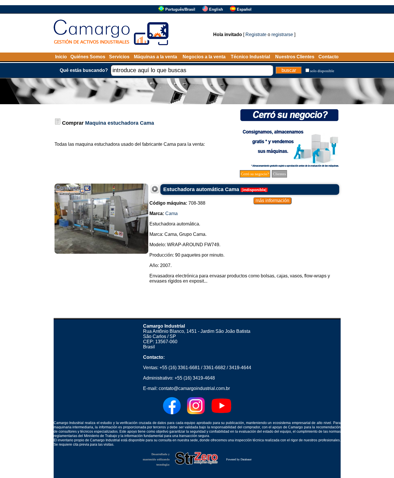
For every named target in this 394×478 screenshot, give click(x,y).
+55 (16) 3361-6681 (180, 367)
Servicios (119, 56)
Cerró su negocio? (255, 174)
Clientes (279, 174)
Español (244, 9)
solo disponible (322, 71)
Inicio (61, 56)
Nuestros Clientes (294, 56)
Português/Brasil (180, 9)
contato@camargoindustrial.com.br (194, 388)
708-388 (177, 203)
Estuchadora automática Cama (201, 189)
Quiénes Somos (87, 56)
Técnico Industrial (250, 56)
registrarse (282, 34)
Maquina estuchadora (111, 123)
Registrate (256, 34)
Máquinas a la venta (155, 56)
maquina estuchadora (97, 144)
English (216, 9)
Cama (147, 123)
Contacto (328, 56)
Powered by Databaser (239, 459)
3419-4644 (240, 367)
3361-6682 (214, 367)
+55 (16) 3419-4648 (195, 378)
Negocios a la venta (204, 56)
